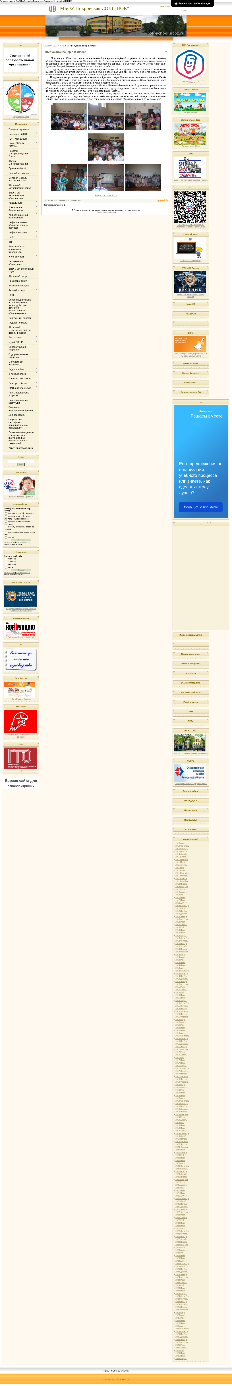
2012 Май (179, 895)
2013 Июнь (180, 930)
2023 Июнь (180, 1255)
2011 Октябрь (181, 876)
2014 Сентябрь (182, 971)
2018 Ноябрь (181, 1106)
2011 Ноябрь (181, 878)
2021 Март (180, 1182)
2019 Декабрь (181, 1141)
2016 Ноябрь (181, 1041)
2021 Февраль (181, 1179)
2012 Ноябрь (181, 911)
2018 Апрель (181, 1087)
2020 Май (179, 1155)
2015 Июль (180, 998)
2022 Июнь (180, 1223)
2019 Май (179, 1122)
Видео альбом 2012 (106, 195)
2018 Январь (181, 1079)
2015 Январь (181, 981)
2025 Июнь (180, 1320)
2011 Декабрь (181, 881)
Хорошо (12, 562)
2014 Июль (180, 965)
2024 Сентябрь (182, 1296)
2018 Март (180, 1084)
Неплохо (12, 564)
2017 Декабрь (181, 1076)
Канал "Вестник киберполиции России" (190, 295)
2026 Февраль (181, 1342)
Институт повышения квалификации (191, 753)
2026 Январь (181, 1339)
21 (68, 46)
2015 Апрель (181, 990)
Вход (112, 212)
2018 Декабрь (181, 1109)
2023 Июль (180, 1258)
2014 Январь (181, 949)
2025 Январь (181, 1307)
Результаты (9, 542)
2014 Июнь (180, 962)
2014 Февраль (181, 952)
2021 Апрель (181, 1185)
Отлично (12, 559)
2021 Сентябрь (182, 1198)
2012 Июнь (180, 897)
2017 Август (181, 1065)
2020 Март (180, 1150)
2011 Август (180, 870)
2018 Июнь (180, 1093)
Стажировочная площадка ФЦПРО (191, 783)
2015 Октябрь (181, 1006)
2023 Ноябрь (181, 1269)
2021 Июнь (180, 1190)
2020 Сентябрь (182, 1166)
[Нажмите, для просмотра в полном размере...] (69, 129)
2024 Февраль (181, 1277)
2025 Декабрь (181, 1337)
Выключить (38, 1)
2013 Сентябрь (182, 938)
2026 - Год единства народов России (191, 180)
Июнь (62, 46)
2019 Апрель (181, 1120)
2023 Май (179, 1253)
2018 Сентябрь (182, 1101)
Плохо (11, 567)
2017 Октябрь (181, 1071)
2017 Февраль (181, 1049)
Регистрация (103, 212)
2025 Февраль (181, 1310)
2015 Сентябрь (182, 1003)
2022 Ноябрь (181, 1236)
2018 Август (181, 1098)
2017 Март (180, 1052)
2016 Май (179, 1025)
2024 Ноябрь (181, 1301)
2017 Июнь (180, 1060)
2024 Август (181, 1293)
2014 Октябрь (181, 973)
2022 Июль (180, 1226)
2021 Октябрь (181, 1201)
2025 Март (180, 1312)
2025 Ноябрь (181, 1334)
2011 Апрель (181, 865)
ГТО (21, 771)
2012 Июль (180, 900)
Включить (48, 1)
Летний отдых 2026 (191, 146)
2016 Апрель (181, 1022)
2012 (55, 46)
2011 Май (179, 867)
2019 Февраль (181, 1114)
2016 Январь (181, 1014)
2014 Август (181, 968)
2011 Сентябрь (182, 873)
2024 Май (179, 1285)
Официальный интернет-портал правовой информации (21, 609)
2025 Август (181, 1326)
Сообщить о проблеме (201, 507)
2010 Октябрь (181, 849)
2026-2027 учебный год (190, 260)
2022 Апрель (181, 1217)
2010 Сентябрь (182, 846)
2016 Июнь (180, 1028)
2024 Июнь (180, 1288)
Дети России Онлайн (21, 699)
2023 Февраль (181, 1245)
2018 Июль (180, 1095)
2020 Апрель (181, 1152)
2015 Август (181, 1000)
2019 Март (180, 1117)
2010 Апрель (181, 843)
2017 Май (179, 1057)
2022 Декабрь (181, 1239)
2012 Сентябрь (182, 905)
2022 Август (181, 1228)
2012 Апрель (181, 892)
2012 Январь (181, 884)
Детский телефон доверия (21, 497)
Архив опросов (23, 542)
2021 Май (179, 1188)
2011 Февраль (181, 859)
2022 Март (180, 1215)
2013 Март (180, 922)
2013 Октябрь (181, 941)
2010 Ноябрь (181, 851)
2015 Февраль (181, 984)
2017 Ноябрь (181, 1074)
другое (11, 537)
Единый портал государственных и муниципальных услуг (191, 355)
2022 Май (179, 1220)
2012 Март (180, 889)
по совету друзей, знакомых (21, 513)
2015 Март (180, 987)
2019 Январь (181, 1112)
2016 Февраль (181, 1017)
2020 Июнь (180, 1158)
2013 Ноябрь (181, 943)
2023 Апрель (181, 1250)
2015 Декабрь (181, 1011)
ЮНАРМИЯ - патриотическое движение (21, 736)
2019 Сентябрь (182, 1133)
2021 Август (181, 1196)
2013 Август (181, 935)
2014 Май (179, 960)
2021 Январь (181, 1177)
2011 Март (180, 862)
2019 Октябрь (181, 1136)
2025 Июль (180, 1323)
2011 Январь (181, 857)
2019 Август (181, 1131)
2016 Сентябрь (182, 1036)
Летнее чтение (190, 112)
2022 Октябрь (181, 1234)
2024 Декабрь (181, 1304)
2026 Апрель (181, 1348)
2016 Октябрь (181, 1038)
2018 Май (179, 1090)
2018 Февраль (181, 1082)
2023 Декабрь (181, 1272)
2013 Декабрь (181, 946)
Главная (115, 38)
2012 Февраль (181, 886)
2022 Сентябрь (182, 1231)
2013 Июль (180, 933)
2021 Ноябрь (181, 1204)
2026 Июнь (180, 1353)
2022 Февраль (181, 1212)
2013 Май (179, 927)
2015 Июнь (180, 995)
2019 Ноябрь (181, 1139)
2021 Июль (180, 1193)
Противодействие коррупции (21, 637)
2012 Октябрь (181, 908)
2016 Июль (180, 1030)
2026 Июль (180, 1356)
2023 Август (181, 1261)
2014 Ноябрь (181, 976)
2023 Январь (181, 1242)
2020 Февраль (181, 1147)
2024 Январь (181, 1274)
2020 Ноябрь (181, 1171)
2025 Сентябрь (182, 1329)
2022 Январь (181, 1209)
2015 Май (179, 992)
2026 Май (179, 1350)
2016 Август (181, 1033)
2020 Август (181, 1163)
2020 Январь (181, 1144)
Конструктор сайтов (112, 1379)
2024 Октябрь (181, 1299)
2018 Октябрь (181, 1103)
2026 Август (181, 1358)
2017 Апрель (181, 1055)
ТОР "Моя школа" (191, 82)
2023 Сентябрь (182, 1263)
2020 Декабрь (181, 1174)
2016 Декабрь (181, 1044)
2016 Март (180, 1019)
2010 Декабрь (181, 854)
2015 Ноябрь (181, 1009)
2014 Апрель (181, 957)
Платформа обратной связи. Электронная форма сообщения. (191, 225)
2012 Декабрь (181, 914)
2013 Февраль (181, 919)
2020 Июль (180, 1160)
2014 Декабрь (181, 979)
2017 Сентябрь (182, 1068)
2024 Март (180, 1280)
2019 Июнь (180, 1125)
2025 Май (179, 1318)
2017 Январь (181, 1047)
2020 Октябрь (181, 1169)
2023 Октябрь (181, 1266)
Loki (67, 200)
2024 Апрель (181, 1282)
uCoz (126, 1379)
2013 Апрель (181, 924)
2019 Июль (180, 1128)
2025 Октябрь (181, 1331)
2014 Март (180, 954)
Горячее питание (21, 116)
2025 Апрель (181, 1315)
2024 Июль (180, 1291)
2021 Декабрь (181, 1207)
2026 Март (180, 1345)
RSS (185, 11)
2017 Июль (180, 1063)
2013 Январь (181, 916)
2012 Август (181, 903)
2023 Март (180, 1247)
